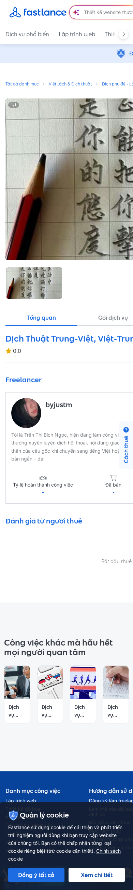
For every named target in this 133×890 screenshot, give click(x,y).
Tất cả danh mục (22, 84)
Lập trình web (77, 34)
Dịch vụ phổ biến (27, 34)
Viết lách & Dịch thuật (70, 84)
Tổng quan (41, 318)
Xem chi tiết (97, 875)
